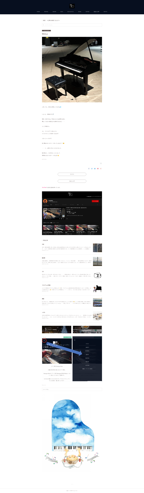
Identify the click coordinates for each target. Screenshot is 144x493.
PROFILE (46, 11)
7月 (43, 271)
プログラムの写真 (46, 285)
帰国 (43, 298)
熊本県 (43, 258)
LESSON (54, 11)
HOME (38, 11)
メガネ (43, 312)
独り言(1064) (44, 159)
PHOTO (105, 11)
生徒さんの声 (96, 11)
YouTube (79, 11)
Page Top (72, 484)
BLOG (62, 11)
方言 (43, 244)
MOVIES (87, 11)
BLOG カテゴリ (71, 11)
